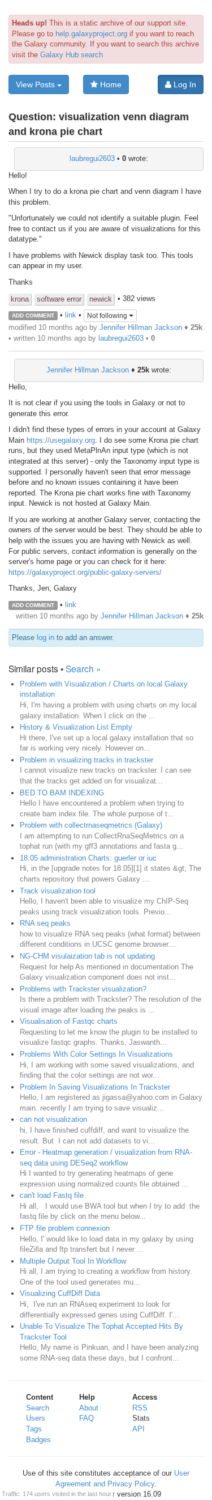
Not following (108, 316)
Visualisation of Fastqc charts (69, 1021)
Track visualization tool (58, 891)
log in (45, 637)
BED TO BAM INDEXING (62, 793)
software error (59, 299)
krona (20, 299)
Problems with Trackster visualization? (83, 989)
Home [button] (110, 84)
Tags (34, 1429)
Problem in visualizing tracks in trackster (86, 760)
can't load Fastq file (52, 1195)
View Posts (36, 84)
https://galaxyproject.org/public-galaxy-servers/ (85, 572)
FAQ (86, 1418)
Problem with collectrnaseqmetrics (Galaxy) (91, 825)
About (88, 1408)
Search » (83, 668)
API (138, 1429)
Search (37, 1408)
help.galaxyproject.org (91, 33)
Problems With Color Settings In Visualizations (96, 1054)
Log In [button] (183, 84)
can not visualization (53, 1119)
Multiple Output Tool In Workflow (73, 1261)
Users (35, 1418)
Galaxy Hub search (71, 54)
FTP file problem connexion (65, 1228)
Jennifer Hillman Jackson (140, 327)
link (70, 315)
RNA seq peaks (45, 923)
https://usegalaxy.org (61, 440)
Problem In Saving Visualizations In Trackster (95, 1087)
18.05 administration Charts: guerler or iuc (88, 858)
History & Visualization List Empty (76, 727)
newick (100, 299)
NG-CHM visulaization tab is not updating (87, 956)
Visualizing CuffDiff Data (60, 1293)
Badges (38, 1439)
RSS (140, 1408)
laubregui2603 (92, 158)
